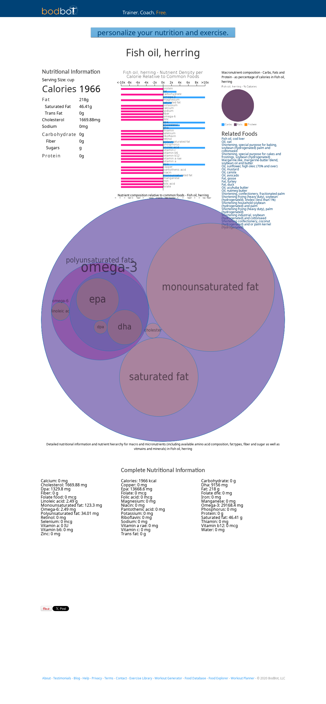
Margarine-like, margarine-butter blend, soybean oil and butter (250, 161)
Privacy (97, 678)
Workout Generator (168, 678)
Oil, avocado (230, 175)
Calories (59, 88)
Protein (51, 156)
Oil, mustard (230, 169)
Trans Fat (53, 113)
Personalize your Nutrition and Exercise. (163, 32)
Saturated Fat (58, 106)
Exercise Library (140, 678)
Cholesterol (53, 119)
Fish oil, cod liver (233, 138)
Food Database (195, 678)
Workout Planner (242, 678)
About (46, 678)
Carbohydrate (59, 134)
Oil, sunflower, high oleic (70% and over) (250, 166)
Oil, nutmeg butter (234, 190)
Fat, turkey (229, 181)
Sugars (53, 147)
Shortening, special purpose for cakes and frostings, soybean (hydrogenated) (251, 155)
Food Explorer (218, 678)
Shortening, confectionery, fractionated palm (253, 193)
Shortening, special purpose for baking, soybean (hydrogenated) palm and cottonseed (249, 148)
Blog (77, 678)
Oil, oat (227, 142)
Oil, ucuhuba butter (235, 187)
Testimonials (62, 678)
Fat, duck (228, 184)
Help (86, 678)
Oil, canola (229, 172)
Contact (121, 678)
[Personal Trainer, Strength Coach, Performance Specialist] (163, 15)
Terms (108, 678)
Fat (46, 99)
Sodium (49, 126)
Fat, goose (229, 178)
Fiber (51, 141)
